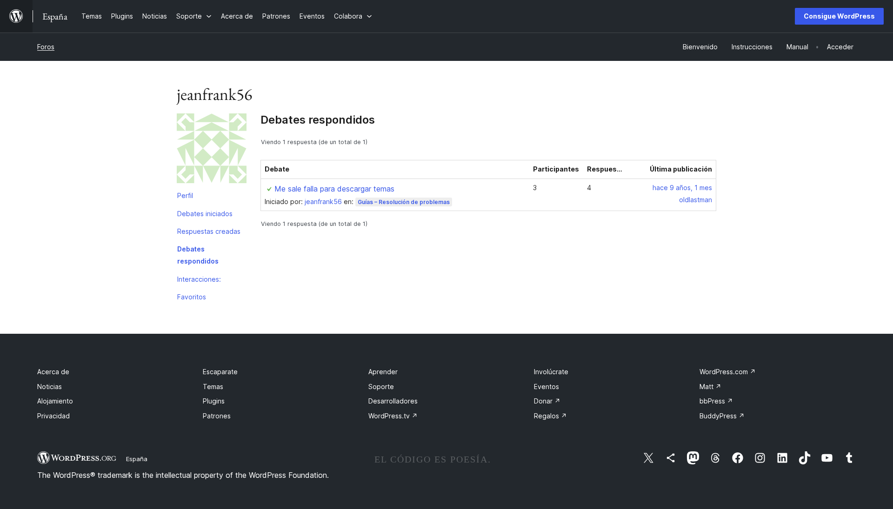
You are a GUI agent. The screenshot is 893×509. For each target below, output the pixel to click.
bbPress (716, 401)
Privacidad (53, 416)
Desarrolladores (393, 401)
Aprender (383, 372)
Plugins (214, 401)
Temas (213, 386)
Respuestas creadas (208, 231)
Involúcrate (551, 372)
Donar (547, 401)
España (136, 459)
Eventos (546, 386)
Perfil (185, 195)
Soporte (381, 386)
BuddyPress (722, 416)
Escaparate (220, 372)
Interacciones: (199, 279)
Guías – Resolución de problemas (404, 201)
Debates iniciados (205, 214)
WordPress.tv (393, 416)
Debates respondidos (198, 255)
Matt (710, 386)
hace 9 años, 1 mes (682, 188)
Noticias (49, 386)
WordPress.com (728, 372)
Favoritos (191, 297)
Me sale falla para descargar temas (334, 188)
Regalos (550, 416)
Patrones (217, 416)
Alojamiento (55, 401)
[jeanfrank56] (212, 150)
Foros (45, 47)
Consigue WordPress (839, 16)
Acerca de (53, 372)
